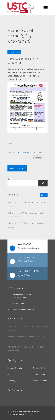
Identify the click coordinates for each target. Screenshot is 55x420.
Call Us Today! (26, 257)
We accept (24, 244)
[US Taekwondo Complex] (23, 7)
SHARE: (10, 143)
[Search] (43, 183)
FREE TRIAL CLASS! (29, 271)
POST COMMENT (17, 168)
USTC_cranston (22, 152)
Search (10, 179)
